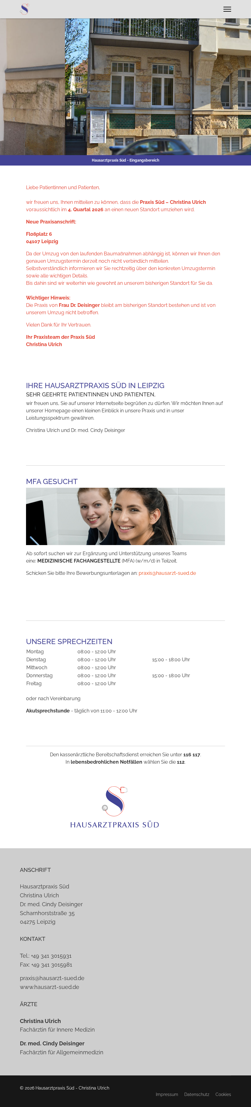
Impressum (167, 1094)
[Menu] (227, 9)
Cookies (223, 1094)
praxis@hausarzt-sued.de (167, 573)
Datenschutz (196, 1094)
